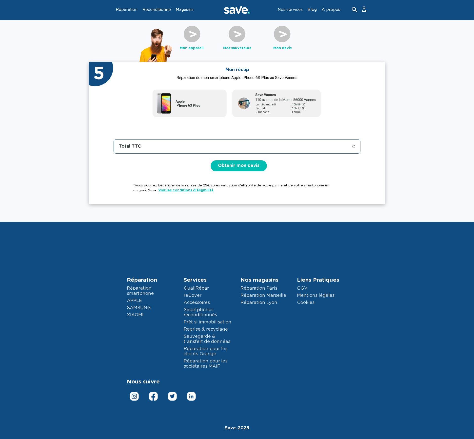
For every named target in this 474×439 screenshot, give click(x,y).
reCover (192, 295)
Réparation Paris (258, 288)
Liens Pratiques (318, 280)
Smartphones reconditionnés (200, 312)
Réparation (142, 280)
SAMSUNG (139, 308)
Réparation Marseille (263, 295)
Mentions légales (316, 295)
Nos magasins (259, 280)
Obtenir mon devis (238, 165)
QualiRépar (196, 288)
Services (195, 280)
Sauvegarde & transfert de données (207, 339)
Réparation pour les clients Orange (205, 351)
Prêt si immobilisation (207, 322)
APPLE (134, 301)
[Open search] (355, 10)
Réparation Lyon (258, 302)
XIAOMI (135, 315)
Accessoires (197, 302)
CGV (302, 288)
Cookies (306, 302)
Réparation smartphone (140, 291)
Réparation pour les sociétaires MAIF (205, 364)
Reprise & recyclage (206, 329)
